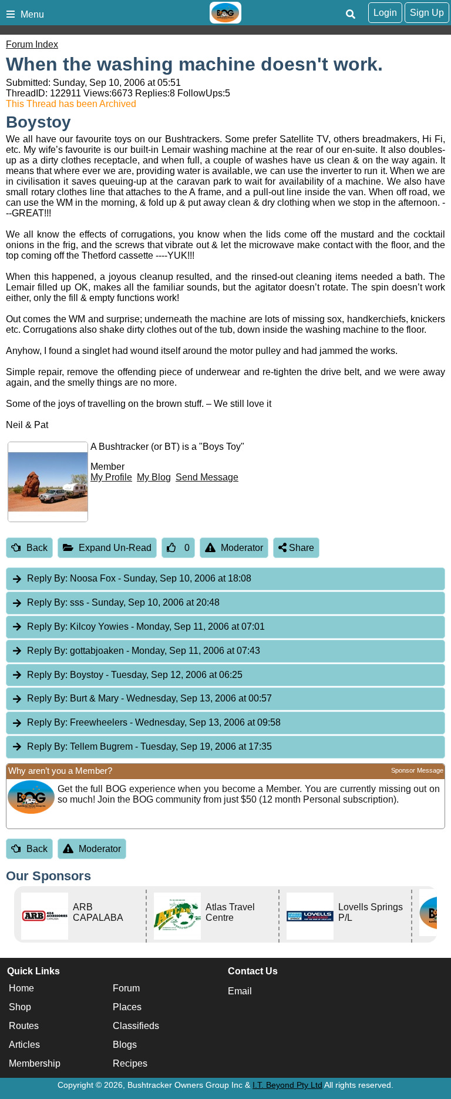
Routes (24, 1026)
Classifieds (136, 1026)
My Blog (154, 477)
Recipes (130, 1063)
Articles (24, 1045)
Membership (34, 1063)
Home (21, 988)
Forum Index (32, 44)
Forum (126, 988)
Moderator (242, 548)
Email (240, 991)
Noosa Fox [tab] (139, 578)
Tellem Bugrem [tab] (149, 746)
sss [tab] (123, 602)
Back (37, 548)
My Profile (111, 477)
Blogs (125, 1045)
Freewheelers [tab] (154, 722)
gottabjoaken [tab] (143, 651)
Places (127, 1007)
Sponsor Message (417, 770)
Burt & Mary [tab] (149, 698)
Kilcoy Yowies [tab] (146, 627)
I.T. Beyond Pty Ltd (287, 1085)
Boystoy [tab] (135, 675)
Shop (20, 1007)
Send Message (207, 477)
